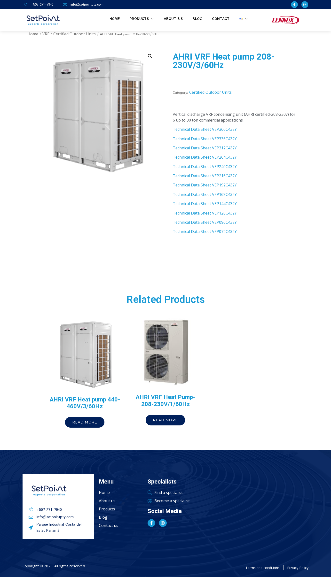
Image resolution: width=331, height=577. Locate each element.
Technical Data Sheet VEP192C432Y (205, 185)
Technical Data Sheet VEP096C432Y (205, 222)
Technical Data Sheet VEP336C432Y (205, 138)
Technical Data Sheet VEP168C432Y (205, 194)
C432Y (231, 231)
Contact (220, 19)
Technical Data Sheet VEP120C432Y (205, 213)
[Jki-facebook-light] (294, 4)
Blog (197, 19)
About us (173, 19)
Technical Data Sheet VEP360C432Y (205, 129)
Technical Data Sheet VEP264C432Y (205, 157)
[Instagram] (304, 4)
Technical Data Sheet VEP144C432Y (205, 203)
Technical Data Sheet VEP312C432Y (205, 148)
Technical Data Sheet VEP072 (199, 231)
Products (139, 19)
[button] (150, 56)
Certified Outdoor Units (74, 34)
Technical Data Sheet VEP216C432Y (205, 175)
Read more (84, 422)
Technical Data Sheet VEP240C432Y (205, 166)
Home (115, 19)
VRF (45, 34)
